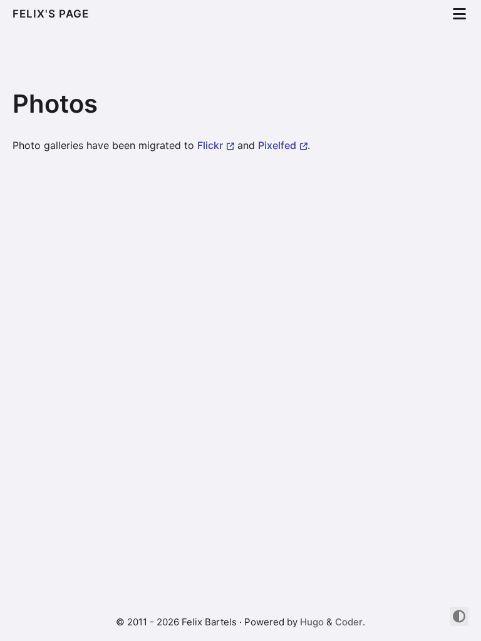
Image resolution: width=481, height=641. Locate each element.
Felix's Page (52, 14)
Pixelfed (277, 145)
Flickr (210, 145)
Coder (349, 622)
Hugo (312, 622)
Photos (55, 103)
